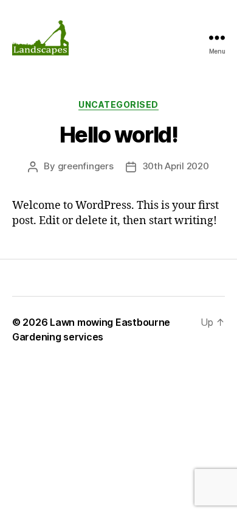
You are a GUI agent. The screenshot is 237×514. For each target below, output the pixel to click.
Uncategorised (118, 104)
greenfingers (86, 166)
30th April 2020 (175, 166)
